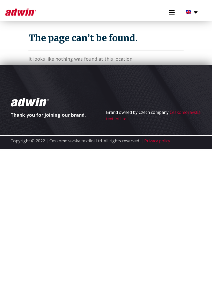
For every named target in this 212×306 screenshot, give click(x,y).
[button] (172, 12)
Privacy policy (157, 141)
